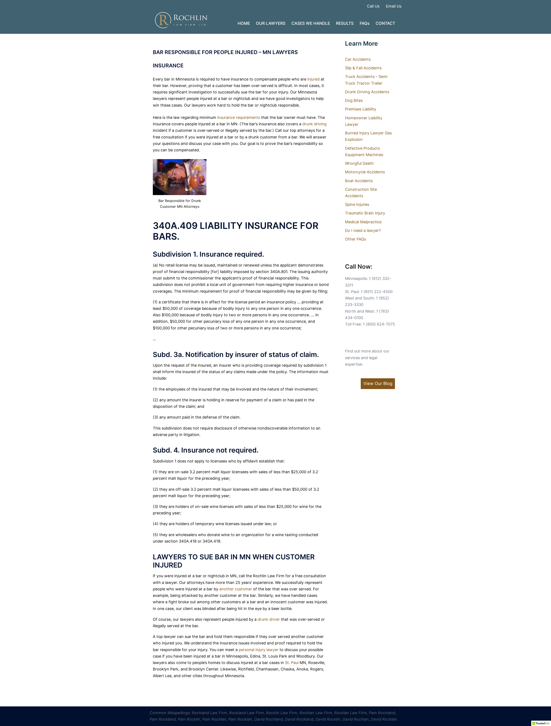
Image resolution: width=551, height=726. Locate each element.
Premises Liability (360, 109)
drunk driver (269, 619)
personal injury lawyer (259, 649)
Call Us (373, 6)
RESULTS (345, 23)
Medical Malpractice (363, 222)
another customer (235, 589)
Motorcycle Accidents (365, 172)
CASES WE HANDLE (310, 23)
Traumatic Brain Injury (365, 213)
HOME (244, 23)
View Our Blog (377, 383)
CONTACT (385, 23)
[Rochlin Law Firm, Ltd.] (181, 20)
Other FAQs (355, 239)
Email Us (393, 6)
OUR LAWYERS (270, 23)
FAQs (365, 23)
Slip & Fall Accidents (363, 68)
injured (313, 79)
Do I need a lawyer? (363, 230)
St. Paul (292, 662)
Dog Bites (354, 100)
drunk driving (314, 124)
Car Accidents (358, 59)
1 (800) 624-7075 (379, 324)
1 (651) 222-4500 (377, 291)
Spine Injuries (357, 204)
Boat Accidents (359, 180)
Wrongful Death (359, 163)
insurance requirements (238, 117)
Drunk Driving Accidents (367, 92)
